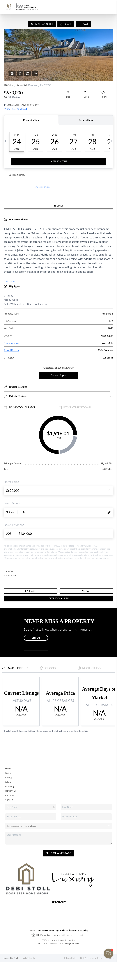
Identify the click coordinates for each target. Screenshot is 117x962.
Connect (9, 800)
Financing (9, 786)
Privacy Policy (70, 958)
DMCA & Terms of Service (91, 958)
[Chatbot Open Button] (108, 953)
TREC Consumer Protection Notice (58, 940)
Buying (8, 777)
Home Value (10, 791)
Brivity (17, 958)
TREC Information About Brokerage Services (58, 943)
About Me (9, 795)
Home (8, 768)
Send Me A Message (58, 853)
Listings (8, 773)
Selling (8, 782)
